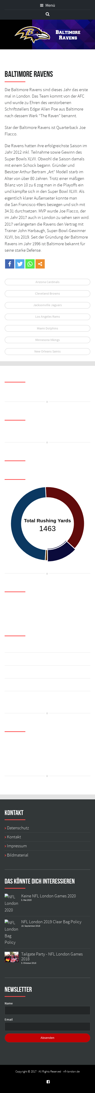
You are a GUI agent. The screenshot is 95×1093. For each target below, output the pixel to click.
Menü (50, 5)
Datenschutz (18, 828)
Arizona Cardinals (47, 282)
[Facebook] (9, 264)
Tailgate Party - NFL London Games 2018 (52, 956)
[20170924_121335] (11, 902)
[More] (40, 264)
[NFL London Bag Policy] (11, 932)
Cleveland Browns (47, 294)
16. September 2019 (30, 926)
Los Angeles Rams (47, 317)
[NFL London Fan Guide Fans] (11, 956)
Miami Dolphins (47, 328)
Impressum (17, 846)
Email (9, 1020)
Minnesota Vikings (47, 340)
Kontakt (14, 837)
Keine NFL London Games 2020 (48, 896)
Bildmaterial (17, 855)
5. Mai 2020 (26, 900)
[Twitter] (19, 264)
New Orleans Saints (47, 351)
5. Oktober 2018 (28, 963)
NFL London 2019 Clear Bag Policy (51, 922)
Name (9, 1003)
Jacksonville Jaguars (47, 305)
